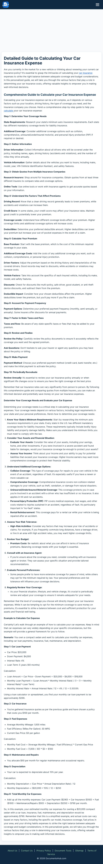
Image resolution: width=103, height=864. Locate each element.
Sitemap (79, 850)
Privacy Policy (43, 850)
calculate (9, 110)
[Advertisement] (51, 31)
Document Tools (63, 850)
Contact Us (27, 850)
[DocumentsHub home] (5, 4)
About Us (12, 850)
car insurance (85, 73)
